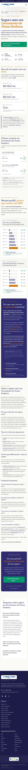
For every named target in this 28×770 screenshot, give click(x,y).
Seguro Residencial (5, 706)
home (2, 11)
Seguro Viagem (4, 718)
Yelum (16, 748)
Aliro (2, 734)
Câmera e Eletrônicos (6, 720)
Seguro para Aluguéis (6, 714)
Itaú (2, 740)
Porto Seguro (4, 744)
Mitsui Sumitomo (18, 742)
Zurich (16, 750)
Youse (2, 750)
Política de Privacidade (5, 767)
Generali (3, 738)
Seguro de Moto (4, 710)
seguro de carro (9, 11)
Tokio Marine (4, 748)
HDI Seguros (17, 738)
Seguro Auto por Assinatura (7, 712)
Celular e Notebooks (5, 722)
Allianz (16, 734)
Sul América (17, 746)
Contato (11, 767)
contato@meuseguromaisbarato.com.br (10, 692)
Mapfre (2, 742)
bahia (16, 11)
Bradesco (17, 736)
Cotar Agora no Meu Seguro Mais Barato (11, 542)
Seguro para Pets (5, 724)
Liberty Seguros (18, 740)
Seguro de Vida (4, 708)
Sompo (16, 744)
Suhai (2, 746)
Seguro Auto (4, 704)
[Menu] (26, 4)
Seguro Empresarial (5, 726)
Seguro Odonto (4, 716)
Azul (2, 736)
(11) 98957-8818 (23, 1)
